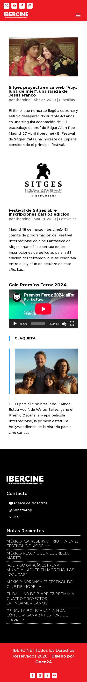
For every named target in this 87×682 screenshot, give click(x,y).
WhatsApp (22, 510)
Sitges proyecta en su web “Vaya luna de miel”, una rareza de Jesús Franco (43, 91)
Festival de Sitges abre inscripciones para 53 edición (39, 212)
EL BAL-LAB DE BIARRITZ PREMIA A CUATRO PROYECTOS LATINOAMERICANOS (40, 598)
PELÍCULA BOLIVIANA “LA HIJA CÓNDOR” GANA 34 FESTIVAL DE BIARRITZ (37, 615)
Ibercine (23, 100)
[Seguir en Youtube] (14, 6)
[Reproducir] (15, 323)
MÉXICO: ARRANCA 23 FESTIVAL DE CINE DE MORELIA (39, 584)
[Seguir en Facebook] (22, 6)
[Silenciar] (64, 323)
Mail (17, 517)
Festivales (68, 219)
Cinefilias (67, 100)
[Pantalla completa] (72, 323)
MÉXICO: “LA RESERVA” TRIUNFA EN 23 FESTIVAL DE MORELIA (43, 543)
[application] (43, 309)
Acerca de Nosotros (30, 503)
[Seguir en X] (6, 6)
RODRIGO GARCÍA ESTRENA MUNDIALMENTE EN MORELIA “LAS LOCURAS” (40, 570)
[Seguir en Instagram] (30, 6)
